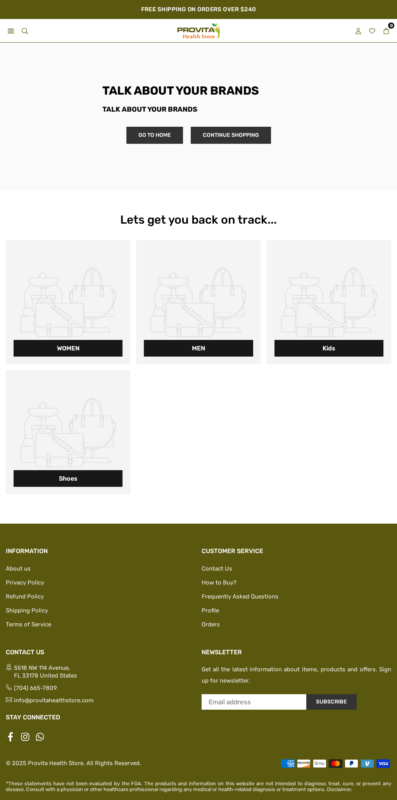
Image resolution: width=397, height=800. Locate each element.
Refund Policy (25, 596)
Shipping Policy (27, 610)
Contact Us (217, 568)
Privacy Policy (25, 582)
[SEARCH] (25, 30)
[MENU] (11, 30)
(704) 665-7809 (35, 687)
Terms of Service (28, 624)
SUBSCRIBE (331, 701)
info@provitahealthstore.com (53, 700)
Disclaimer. (339, 789)
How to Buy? (219, 582)
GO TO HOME (154, 135)
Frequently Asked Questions (240, 596)
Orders (211, 624)
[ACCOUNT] (358, 30)
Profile (210, 610)
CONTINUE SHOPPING (231, 135)
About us (18, 568)
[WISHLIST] (372, 30)
